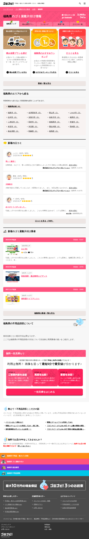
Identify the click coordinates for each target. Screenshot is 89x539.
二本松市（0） (13, 122)
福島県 (40, 9)
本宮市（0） (12, 127)
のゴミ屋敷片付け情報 (22, 16)
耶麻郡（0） (33, 131)
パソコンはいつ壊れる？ (14, 422)
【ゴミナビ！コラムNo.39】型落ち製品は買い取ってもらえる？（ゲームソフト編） (66, 429)
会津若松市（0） (35, 113)
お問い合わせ (38, 508)
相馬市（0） (74, 117)
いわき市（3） (75, 113)
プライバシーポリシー (8, 527)
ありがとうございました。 (16, 207)
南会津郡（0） (13, 131)
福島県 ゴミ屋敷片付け (15, 462)
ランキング (44, 24)
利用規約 (47, 524)
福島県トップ (11, 24)
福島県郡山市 (26, 246)
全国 (33, 9)
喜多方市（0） (54, 117)
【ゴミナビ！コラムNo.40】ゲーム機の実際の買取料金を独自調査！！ (66, 426)
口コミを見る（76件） (44, 221)
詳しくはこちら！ (24, 446)
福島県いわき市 (27, 273)
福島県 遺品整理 (13, 467)
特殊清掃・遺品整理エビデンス (34, 276)
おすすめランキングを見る (46, 72)
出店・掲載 (47, 529)
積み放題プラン (28, 24)
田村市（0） (33, 122)
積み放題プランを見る (18, 72)
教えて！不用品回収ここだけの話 (23, 409)
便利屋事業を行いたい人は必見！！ (19, 429)
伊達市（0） (74, 122)
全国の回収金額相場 (69, 508)
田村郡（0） (74, 127)
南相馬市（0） (54, 122)
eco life (68, 213)
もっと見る (78, 429)
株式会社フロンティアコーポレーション (56, 168)
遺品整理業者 (11, 508)
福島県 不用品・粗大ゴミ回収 (18, 456)
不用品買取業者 (12, 512)
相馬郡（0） (54, 131)
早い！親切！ (11, 161)
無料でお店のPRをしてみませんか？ (25, 439)
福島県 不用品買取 (13, 473)
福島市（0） (12, 113)
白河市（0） (12, 117)
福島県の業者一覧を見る (44, 313)
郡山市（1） (54, 113)
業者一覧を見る (44, 83)
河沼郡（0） (33, 127)
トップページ (8, 9)
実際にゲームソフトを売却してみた (60, 422)
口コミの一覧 (78, 24)
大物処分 (9, 184)
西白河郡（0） (54, 127)
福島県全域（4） (14, 106)
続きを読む (73, 165)
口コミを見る (72, 53)
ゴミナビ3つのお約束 (69, 501)
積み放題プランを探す (16, 53)
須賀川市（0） (34, 117)
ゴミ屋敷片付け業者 (22, 9)
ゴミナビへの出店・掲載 (42, 501)
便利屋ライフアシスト (30, 299)
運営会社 (47, 527)
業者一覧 (61, 24)
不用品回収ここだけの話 (70, 504)
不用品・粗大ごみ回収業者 (16, 501)
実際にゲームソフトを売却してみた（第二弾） (23, 426)
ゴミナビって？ (6, 524)
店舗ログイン (38, 504)
